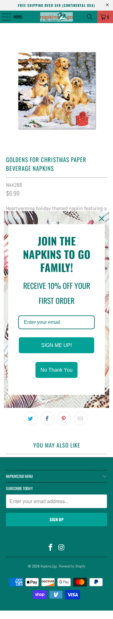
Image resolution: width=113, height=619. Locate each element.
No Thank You (56, 370)
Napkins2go (48, 566)
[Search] (90, 17)
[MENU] (3, 17)
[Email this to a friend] (81, 418)
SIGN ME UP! (56, 345)
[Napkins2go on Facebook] (51, 548)
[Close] (101, 218)
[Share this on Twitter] (31, 418)
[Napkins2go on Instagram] (62, 548)
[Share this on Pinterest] (64, 418)
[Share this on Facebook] (47, 418)
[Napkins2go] (56, 17)
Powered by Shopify (72, 566)
